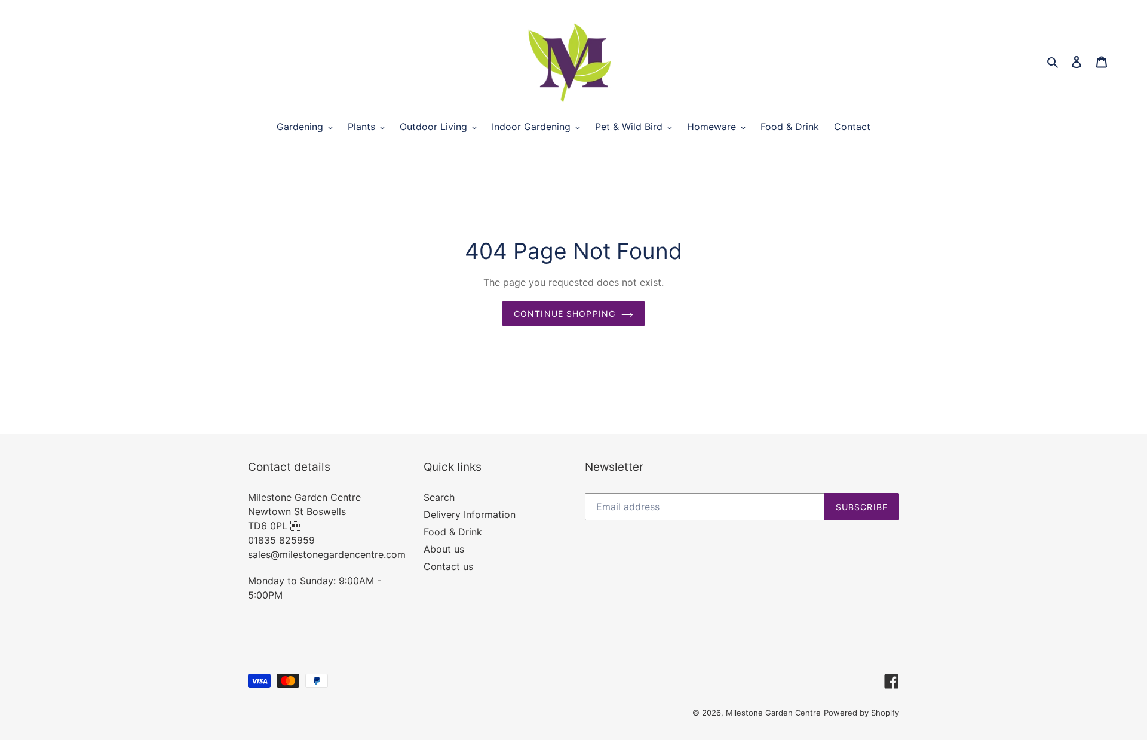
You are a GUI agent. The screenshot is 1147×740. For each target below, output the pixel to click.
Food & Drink (453, 532)
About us (444, 549)
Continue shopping (564, 314)
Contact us (448, 566)
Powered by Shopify (861, 712)
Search (439, 497)
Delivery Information (470, 514)
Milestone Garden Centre (773, 712)
